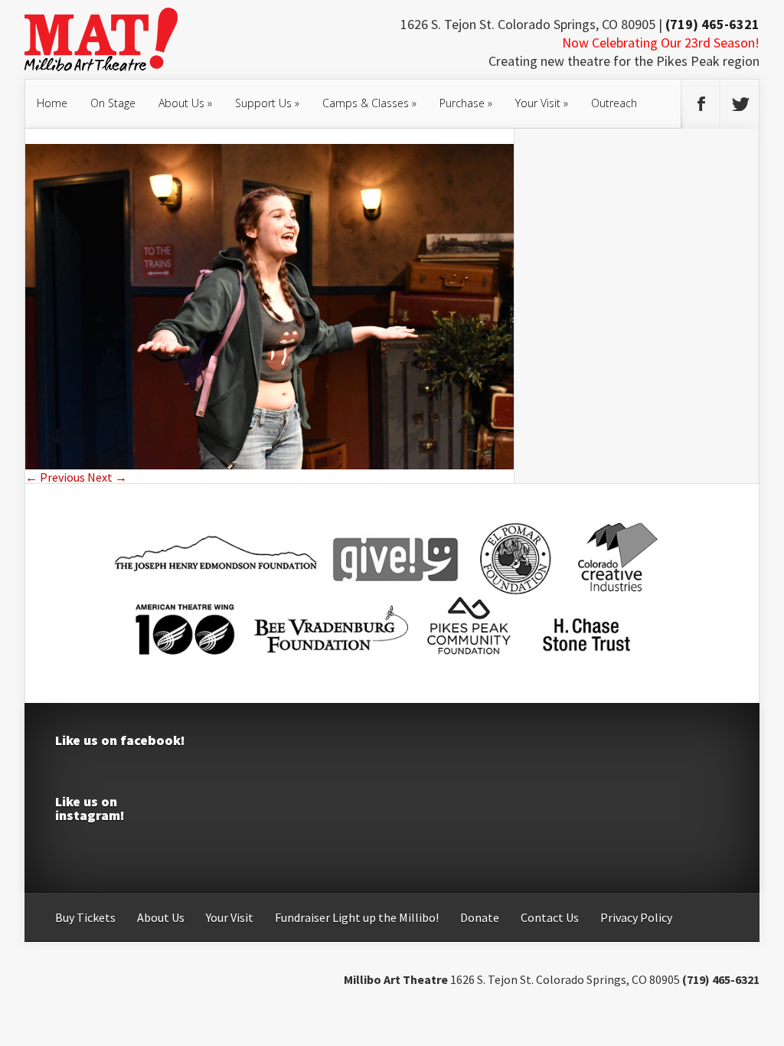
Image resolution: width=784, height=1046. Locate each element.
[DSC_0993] (269, 464)
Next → (107, 477)
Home (52, 103)
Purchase (465, 103)
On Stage (113, 103)
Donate (479, 917)
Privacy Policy (636, 917)
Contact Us (550, 917)
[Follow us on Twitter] (739, 104)
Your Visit (541, 103)
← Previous (55, 477)
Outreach (614, 103)
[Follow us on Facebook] (700, 104)
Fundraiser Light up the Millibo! (357, 917)
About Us (185, 103)
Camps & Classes (369, 103)
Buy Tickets (85, 917)
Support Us (267, 103)
